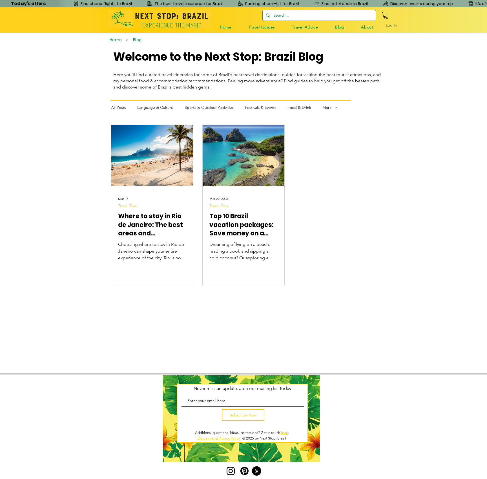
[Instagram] (230, 470)
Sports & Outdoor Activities (209, 107)
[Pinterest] (244, 470)
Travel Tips (127, 206)
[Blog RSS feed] (256, 471)
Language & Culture (155, 107)
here (284, 433)
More (327, 107)
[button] (261, 27)
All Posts (118, 107)
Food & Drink (299, 107)
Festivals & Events (260, 107)
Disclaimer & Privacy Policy (219, 438)
